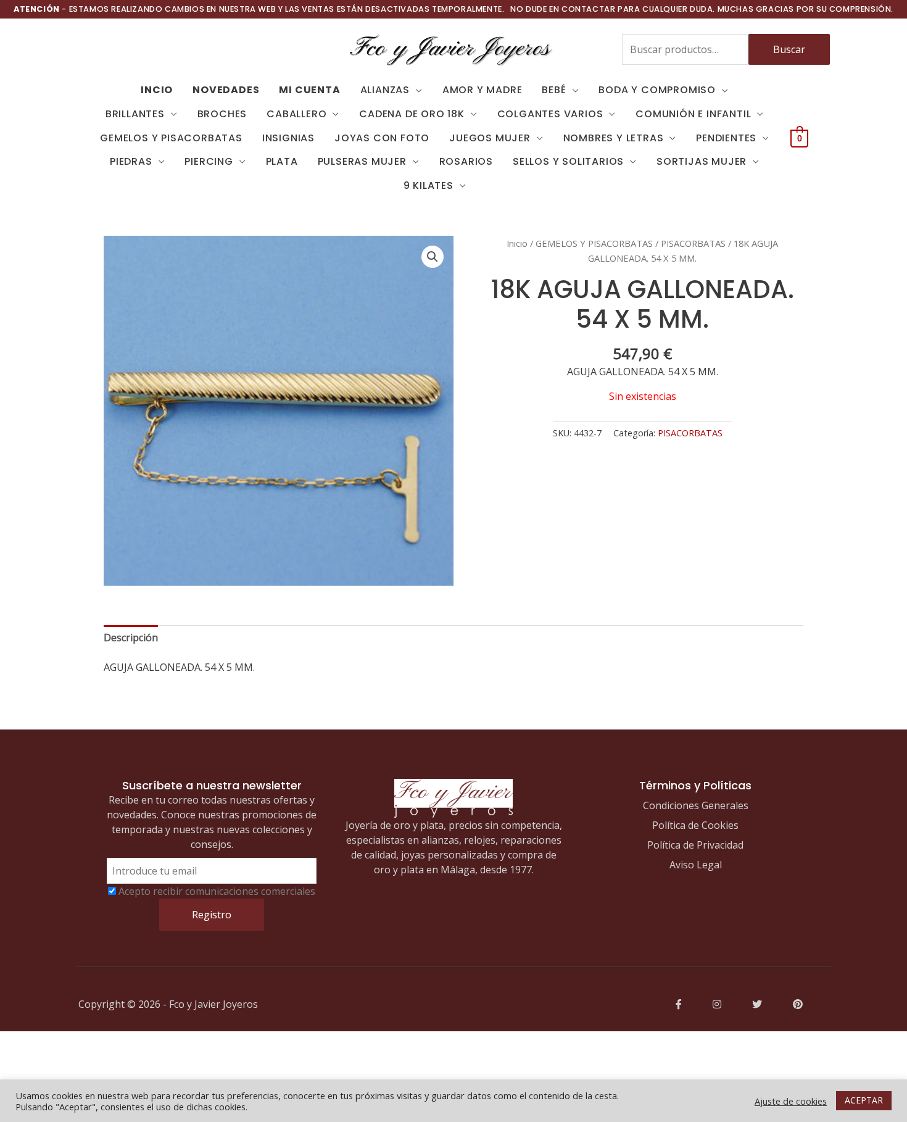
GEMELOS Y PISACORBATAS (171, 138)
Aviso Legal (695, 864)
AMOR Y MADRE (482, 90)
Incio (157, 90)
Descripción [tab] (131, 637)
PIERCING (208, 161)
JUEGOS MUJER (490, 138)
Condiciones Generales (695, 805)
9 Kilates (429, 185)
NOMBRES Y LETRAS (613, 138)
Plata (282, 161)
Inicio (517, 243)
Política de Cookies (695, 825)
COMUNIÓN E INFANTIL (693, 114)
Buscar (789, 49)
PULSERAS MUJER (362, 161)
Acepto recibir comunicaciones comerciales (216, 891)
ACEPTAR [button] (864, 1100)
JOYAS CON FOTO (381, 138)
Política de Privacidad (695, 845)
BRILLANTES (135, 114)
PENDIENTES (726, 138)
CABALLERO (296, 114)
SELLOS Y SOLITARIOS (568, 161)
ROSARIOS (466, 161)
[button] (432, 257)
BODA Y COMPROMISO (657, 90)
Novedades (226, 90)
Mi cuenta (309, 90)
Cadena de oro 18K (412, 114)
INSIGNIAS (288, 138)
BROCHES (222, 114)
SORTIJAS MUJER (701, 161)
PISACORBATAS (693, 243)
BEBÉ (554, 90)
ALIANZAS (385, 90)
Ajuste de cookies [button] (791, 1101)
